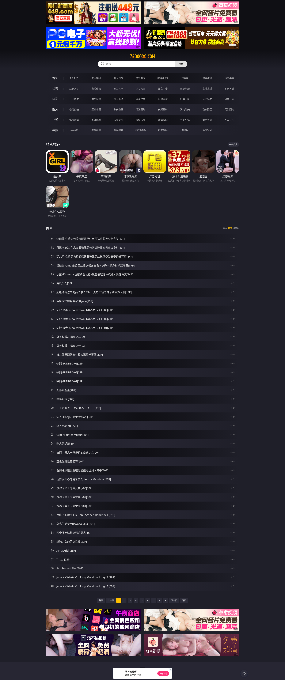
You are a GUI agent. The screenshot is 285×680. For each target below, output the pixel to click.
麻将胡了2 (162, 78)
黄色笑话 (207, 119)
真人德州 (96, 78)
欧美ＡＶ (118, 88)
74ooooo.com (142, 56)
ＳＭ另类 (229, 88)
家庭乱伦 (96, 119)
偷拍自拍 (96, 99)
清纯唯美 (185, 109)
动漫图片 (140, 109)
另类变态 (229, 99)
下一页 (174, 600)
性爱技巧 (229, 119)
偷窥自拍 (74, 109)
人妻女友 (118, 119)
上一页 (111, 600)
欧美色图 (118, 109)
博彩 (55, 78)
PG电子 (74, 78)
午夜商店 (96, 130)
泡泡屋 (185, 130)
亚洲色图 (96, 109)
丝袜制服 (185, 88)
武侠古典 (140, 119)
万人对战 (118, 78)
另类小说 (185, 119)
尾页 (184, 600)
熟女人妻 (163, 88)
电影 (55, 99)
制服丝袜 (163, 99)
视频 (55, 89)
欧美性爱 (140, 99)
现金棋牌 (207, 78)
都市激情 (74, 119)
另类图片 (229, 109)
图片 (55, 109)
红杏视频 (163, 130)
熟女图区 (207, 109)
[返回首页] (244, 673)
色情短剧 (207, 130)
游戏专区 (140, 78)
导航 (55, 130)
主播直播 (207, 88)
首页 (101, 600)
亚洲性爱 (74, 99)
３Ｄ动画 (140, 88)
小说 (55, 120)
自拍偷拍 (96, 88)
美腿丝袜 (163, 109)
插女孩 (74, 130)
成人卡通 (118, 99)
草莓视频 (118, 130)
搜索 (181, 64)
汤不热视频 (141, 130)
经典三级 (185, 99)
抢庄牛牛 (229, 78)
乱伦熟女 (207, 99)
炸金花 (185, 78)
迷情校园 (163, 119)
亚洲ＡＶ (74, 88)
